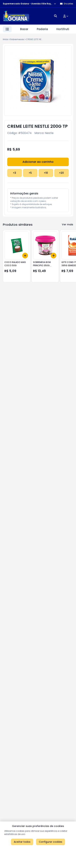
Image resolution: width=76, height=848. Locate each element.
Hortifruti (62, 29)
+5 (30, 173)
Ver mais (67, 224)
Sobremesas (17, 39)
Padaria (42, 29)
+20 (61, 173)
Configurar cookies (50, 842)
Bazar (24, 29)
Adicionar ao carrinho (38, 162)
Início (5, 39)
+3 (14, 173)
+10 (46, 173)
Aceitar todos (22, 842)
